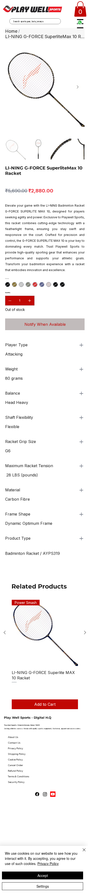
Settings (42, 886)
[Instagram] (45, 794)
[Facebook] (37, 794)
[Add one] (29, 300)
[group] (45, 654)
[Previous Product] (5, 632)
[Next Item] (78, 87)
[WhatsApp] (6, 572)
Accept (42, 875)
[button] (80, 9)
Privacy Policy (48, 863)
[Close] (81, 853)
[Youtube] (52, 794)
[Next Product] (85, 632)
